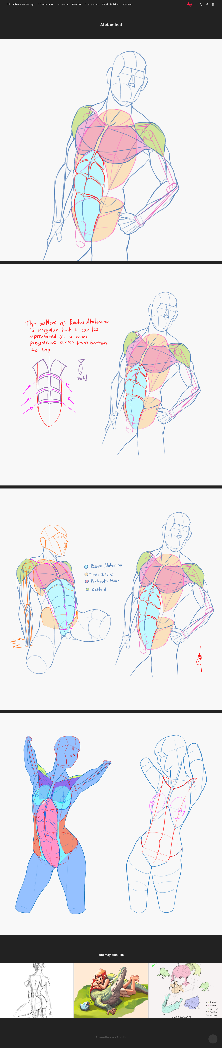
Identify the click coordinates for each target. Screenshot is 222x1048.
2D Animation (46, 4)
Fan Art (76, 4)
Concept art (92, 4)
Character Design (23, 4)
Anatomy (63, 4)
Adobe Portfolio (117, 1037)
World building (110, 4)
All (8, 4)
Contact (127, 4)
